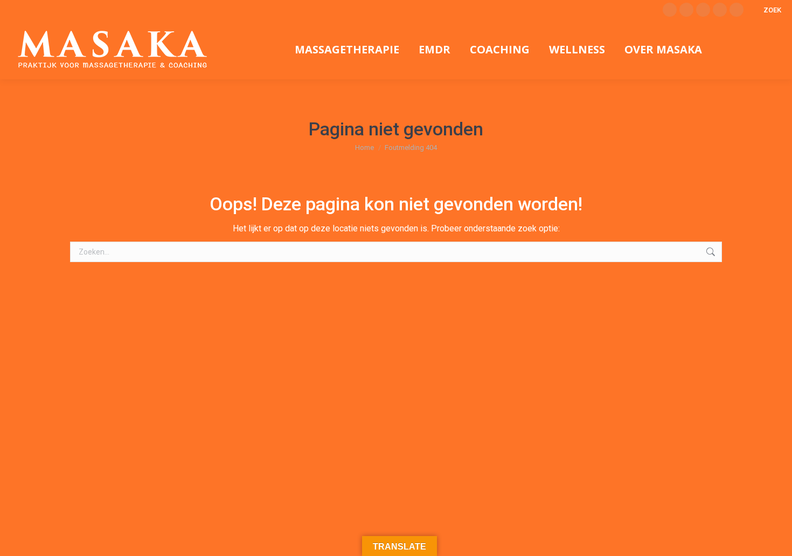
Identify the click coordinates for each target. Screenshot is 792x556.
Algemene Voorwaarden (361, 528)
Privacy (308, 528)
